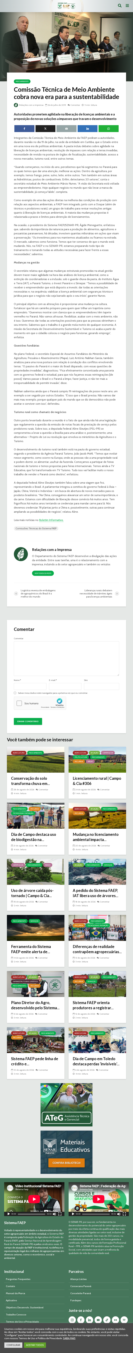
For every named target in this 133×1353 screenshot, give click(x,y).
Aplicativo (11, 1300)
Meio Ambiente (22, 81)
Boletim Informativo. (51, 520)
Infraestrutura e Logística (25, 981)
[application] (34, 1199)
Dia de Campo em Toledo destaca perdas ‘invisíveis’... (96, 1061)
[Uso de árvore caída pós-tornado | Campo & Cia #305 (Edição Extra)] (35, 871)
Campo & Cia (108, 753)
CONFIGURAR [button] (13, 1345)
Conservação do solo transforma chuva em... (30, 781)
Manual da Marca (15, 1293)
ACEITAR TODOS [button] (35, 1345)
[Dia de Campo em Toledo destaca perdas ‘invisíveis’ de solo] (97, 1039)
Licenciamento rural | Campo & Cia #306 (97, 781)
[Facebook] (81, 1320)
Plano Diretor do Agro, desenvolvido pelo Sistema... (35, 1005)
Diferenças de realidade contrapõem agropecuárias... (97, 949)
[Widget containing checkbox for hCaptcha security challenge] (40, 703)
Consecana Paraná (80, 1286)
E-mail (53, 680)
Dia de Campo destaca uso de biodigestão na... (33, 837)
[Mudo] (54, 1214)
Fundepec (75, 1300)
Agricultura (18, 753)
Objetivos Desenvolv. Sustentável (24, 1307)
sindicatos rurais (50, 1244)
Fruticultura (81, 757)
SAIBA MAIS (69, 1338)
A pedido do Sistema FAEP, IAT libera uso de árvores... (95, 893)
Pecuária (79, 761)
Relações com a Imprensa (31, 105)
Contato (10, 1286)
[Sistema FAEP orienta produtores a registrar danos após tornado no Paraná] (97, 983)
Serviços (108, 865)
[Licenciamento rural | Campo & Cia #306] (97, 759)
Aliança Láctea (78, 1279)
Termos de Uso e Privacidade (22, 1321)
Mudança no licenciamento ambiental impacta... (96, 837)
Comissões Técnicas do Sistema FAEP (36, 528)
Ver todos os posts (43, 573)
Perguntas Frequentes (18, 1279)
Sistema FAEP (56, 1233)
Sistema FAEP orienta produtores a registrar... (93, 1005)
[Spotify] (124, 1320)
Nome (17, 680)
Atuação (94, 753)
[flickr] (115, 1320)
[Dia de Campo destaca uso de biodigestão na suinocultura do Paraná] (35, 815)
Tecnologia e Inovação (23, 813)
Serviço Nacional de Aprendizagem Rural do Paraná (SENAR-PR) (32, 1242)
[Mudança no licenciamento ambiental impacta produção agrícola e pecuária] (97, 815)
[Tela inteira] (60, 1214)
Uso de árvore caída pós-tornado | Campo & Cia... (32, 893)
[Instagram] (72, 1320)
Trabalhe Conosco (16, 1314)
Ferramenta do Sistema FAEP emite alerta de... (31, 949)
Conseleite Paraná (80, 1293)
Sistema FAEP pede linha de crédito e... (34, 1061)
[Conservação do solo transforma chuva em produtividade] (35, 759)
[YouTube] (98, 1320)
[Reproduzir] (8, 1214)
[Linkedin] (89, 1320)
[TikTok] (106, 1320)
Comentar (75, 105)
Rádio (90, 761)
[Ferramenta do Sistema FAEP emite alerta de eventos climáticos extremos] (35, 927)
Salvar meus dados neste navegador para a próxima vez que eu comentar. (53, 693)
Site (86, 680)
